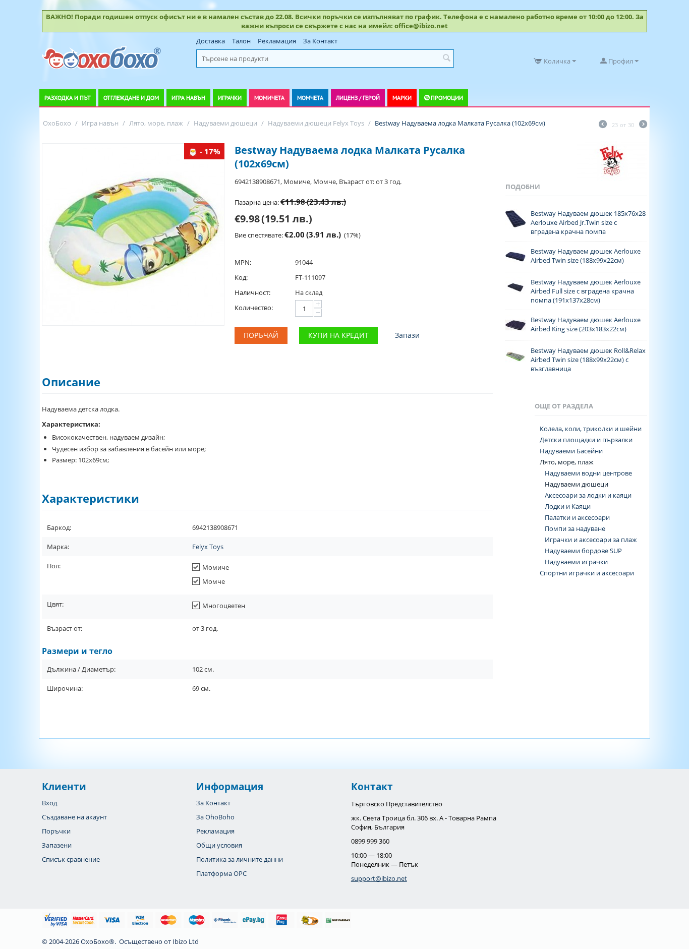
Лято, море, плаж (567, 461)
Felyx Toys (207, 546)
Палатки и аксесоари (577, 517)
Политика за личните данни (239, 859)
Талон (241, 40)
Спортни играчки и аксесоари (587, 572)
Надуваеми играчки (576, 561)
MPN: (243, 262)
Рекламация (277, 40)
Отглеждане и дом (131, 97)
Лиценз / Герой (358, 97)
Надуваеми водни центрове (588, 473)
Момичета (269, 97)
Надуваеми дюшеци (576, 484)
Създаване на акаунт (74, 816)
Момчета (310, 97)
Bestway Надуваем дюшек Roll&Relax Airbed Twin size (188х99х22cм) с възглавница (588, 359)
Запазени (57, 845)
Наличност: (252, 292)
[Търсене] (446, 58)
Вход (49, 802)
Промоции (447, 97)
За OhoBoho (215, 816)
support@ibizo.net (379, 878)
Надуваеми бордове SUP (583, 550)
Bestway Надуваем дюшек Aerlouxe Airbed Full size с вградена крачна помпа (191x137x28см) (586, 291)
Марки (402, 97)
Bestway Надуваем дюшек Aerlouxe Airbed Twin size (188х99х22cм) (586, 256)
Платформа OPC (221, 873)
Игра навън (188, 97)
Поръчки (56, 831)
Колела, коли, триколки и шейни (591, 428)
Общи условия (219, 845)
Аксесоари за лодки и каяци (588, 495)
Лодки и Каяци (568, 506)
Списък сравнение (71, 859)
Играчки (230, 97)
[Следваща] (643, 125)
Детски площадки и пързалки (586, 439)
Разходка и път (67, 97)
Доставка (210, 40)
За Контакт (320, 40)
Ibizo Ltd (186, 941)
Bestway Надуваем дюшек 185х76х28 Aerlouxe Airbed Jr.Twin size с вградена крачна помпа (588, 222)
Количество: (254, 307)
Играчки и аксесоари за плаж (591, 539)
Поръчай (261, 335)
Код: (241, 277)
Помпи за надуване (575, 528)
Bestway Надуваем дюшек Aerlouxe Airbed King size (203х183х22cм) (586, 324)
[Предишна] (603, 125)
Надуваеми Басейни (571, 450)
